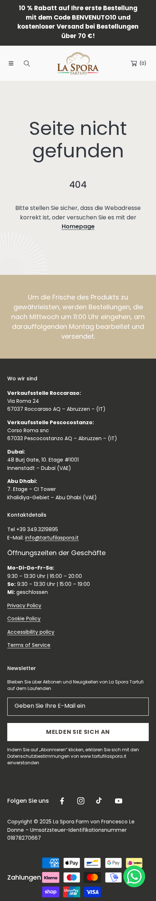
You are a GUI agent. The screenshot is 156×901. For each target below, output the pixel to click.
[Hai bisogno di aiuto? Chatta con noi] (134, 877)
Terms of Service (28, 645)
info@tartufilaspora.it (52, 537)
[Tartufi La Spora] (78, 63)
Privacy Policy (24, 605)
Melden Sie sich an (78, 732)
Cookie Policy (24, 618)
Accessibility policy (30, 632)
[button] (11, 63)
